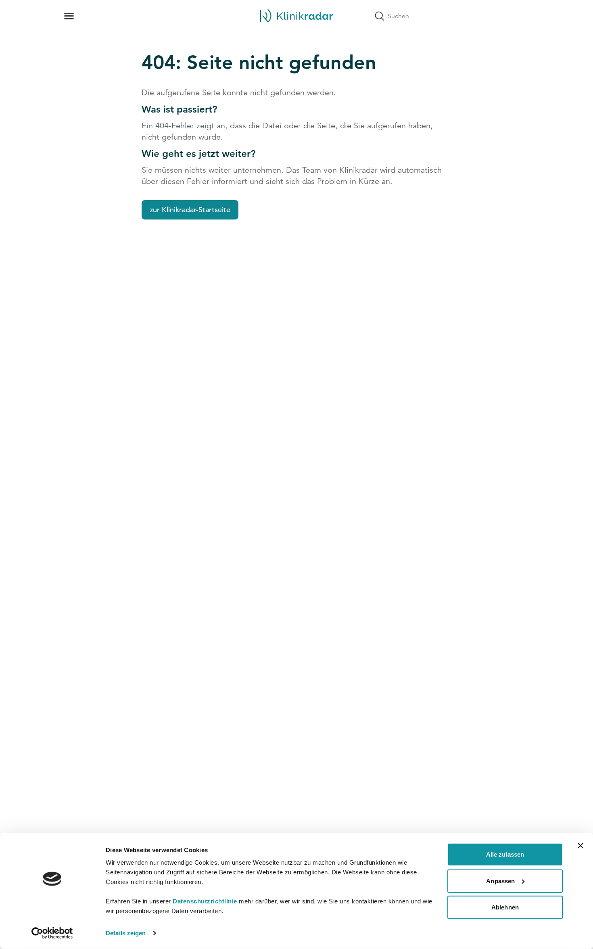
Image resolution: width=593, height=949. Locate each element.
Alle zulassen (505, 854)
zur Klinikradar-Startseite (190, 209)
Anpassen (500, 880)
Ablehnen (505, 907)
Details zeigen (126, 933)
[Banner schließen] (580, 846)
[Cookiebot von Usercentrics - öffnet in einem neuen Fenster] (52, 933)
